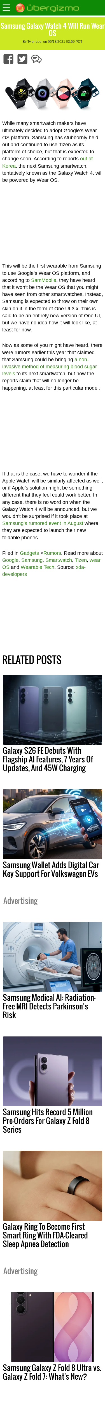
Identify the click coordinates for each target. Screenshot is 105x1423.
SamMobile (43, 280)
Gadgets (29, 553)
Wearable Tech (37, 567)
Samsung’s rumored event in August (42, 523)
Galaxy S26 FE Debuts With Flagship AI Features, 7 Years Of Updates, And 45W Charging (48, 759)
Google (10, 560)
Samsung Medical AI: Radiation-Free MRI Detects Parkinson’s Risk (49, 1006)
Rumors (52, 553)
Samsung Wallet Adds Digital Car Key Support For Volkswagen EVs (51, 869)
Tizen (81, 560)
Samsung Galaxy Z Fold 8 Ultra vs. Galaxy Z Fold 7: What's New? (52, 1372)
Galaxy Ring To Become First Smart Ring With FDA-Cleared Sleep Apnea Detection (45, 1235)
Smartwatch (58, 560)
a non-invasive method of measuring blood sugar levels (49, 366)
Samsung (32, 560)
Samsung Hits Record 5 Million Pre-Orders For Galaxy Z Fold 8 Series (48, 1120)
